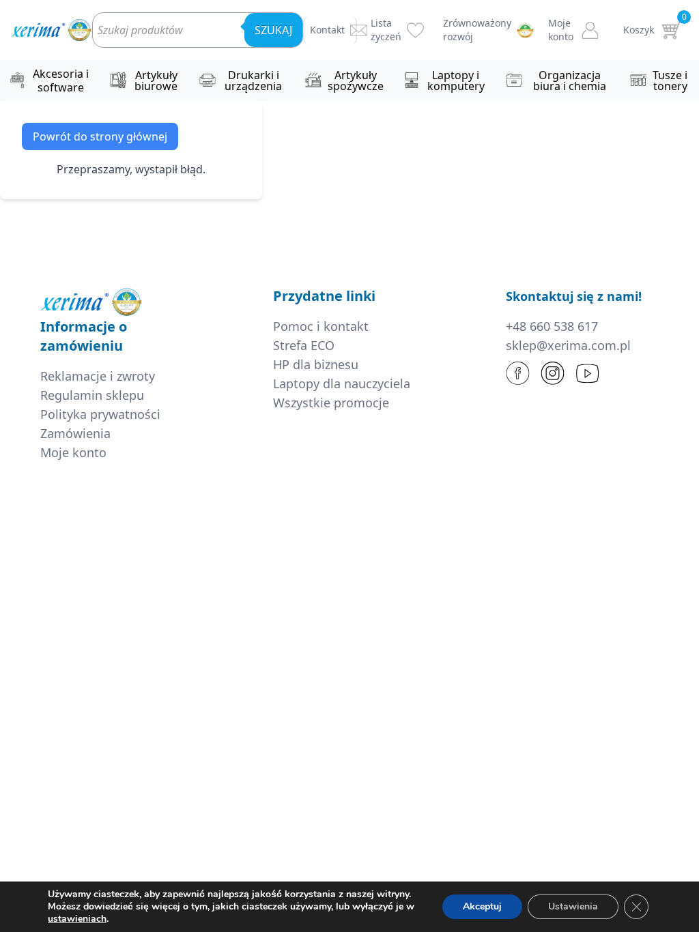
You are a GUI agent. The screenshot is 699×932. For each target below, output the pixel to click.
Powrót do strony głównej (100, 136)
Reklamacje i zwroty (97, 376)
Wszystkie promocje (331, 402)
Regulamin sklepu (92, 395)
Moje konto (73, 452)
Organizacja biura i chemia (569, 80)
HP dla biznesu (315, 364)
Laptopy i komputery (456, 80)
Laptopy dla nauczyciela (341, 383)
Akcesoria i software (61, 80)
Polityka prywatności (100, 414)
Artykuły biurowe (155, 80)
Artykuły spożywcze (356, 80)
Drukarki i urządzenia (253, 80)
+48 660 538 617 (552, 326)
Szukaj (273, 30)
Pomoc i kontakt (321, 326)
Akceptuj (482, 906)
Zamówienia (75, 433)
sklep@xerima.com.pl (568, 345)
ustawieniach (77, 919)
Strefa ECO (303, 345)
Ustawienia (573, 906)
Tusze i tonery (670, 80)
